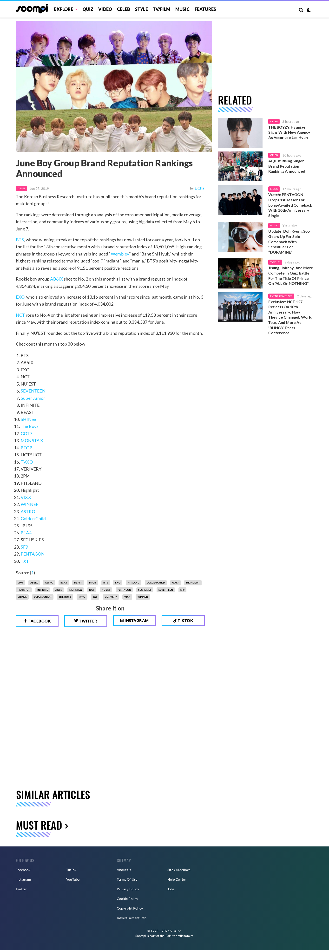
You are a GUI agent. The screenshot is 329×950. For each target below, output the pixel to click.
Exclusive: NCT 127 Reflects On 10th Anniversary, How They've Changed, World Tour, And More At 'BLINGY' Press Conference (290, 317)
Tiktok (185, 620)
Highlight (193, 582)
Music (182, 9)
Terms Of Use (127, 879)
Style (141, 9)
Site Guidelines (178, 870)
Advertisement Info (132, 918)
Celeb (123, 9)
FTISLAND (133, 582)
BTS (20, 239)
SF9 (24, 547)
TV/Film (275, 262)
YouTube (72, 879)
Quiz (88, 9)
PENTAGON (33, 554)
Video (105, 9)
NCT (20, 315)
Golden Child (33, 518)
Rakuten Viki (174, 936)
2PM (20, 582)
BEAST (78, 582)
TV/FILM (161, 9)
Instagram (136, 620)
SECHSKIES (144, 589)
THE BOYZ (65, 596)
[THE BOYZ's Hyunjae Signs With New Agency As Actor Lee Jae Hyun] (240, 133)
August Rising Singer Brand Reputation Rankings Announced (286, 165)
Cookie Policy (127, 899)
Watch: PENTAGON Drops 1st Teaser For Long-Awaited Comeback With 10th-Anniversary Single (290, 204)
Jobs (170, 889)
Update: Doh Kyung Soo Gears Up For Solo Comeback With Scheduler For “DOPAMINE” (289, 241)
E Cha (199, 188)
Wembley (120, 253)
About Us (124, 870)
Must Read (39, 824)
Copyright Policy (130, 908)
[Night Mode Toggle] (309, 10)
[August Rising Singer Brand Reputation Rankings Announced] (240, 166)
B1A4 (26, 532)
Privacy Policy (128, 889)
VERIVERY (111, 596)
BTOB (27, 447)
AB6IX (56, 279)
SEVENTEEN (33, 390)
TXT (25, 561)
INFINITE (42, 589)
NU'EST (106, 589)
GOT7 (26, 433)
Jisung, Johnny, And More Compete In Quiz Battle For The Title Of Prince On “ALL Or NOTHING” (290, 275)
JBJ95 (58, 589)
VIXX (26, 497)
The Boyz (30, 426)
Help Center (176, 879)
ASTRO (28, 511)
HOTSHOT (24, 589)
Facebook (39, 621)
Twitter (87, 621)
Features (205, 9)
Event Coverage (281, 296)
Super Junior (33, 398)
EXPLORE (63, 9)
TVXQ (27, 462)
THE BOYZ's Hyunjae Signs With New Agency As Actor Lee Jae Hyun (289, 132)
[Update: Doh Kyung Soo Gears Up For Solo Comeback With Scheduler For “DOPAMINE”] (240, 237)
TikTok (71, 870)
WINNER (30, 504)
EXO (20, 297)
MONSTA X (32, 440)
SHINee (28, 419)
